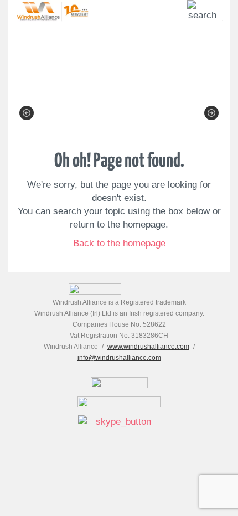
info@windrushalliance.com (119, 358)
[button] (26, 113)
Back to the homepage (119, 243)
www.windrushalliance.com (148, 346)
